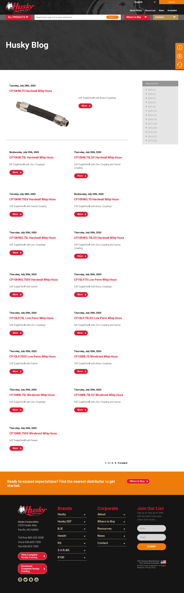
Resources (150, 10)
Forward (122, 463)
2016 (150, 128)
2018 (150, 119)
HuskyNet (172, 10)
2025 (150, 90)
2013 (150, 141)
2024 (150, 94)
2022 (150, 102)
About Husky (136, 10)
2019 (150, 115)
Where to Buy (137, 481)
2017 (150, 124)
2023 (150, 98)
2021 (150, 107)
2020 (150, 111)
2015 (150, 132)
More (84, 106)
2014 (150, 136)
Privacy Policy (150, 568)
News (161, 10)
